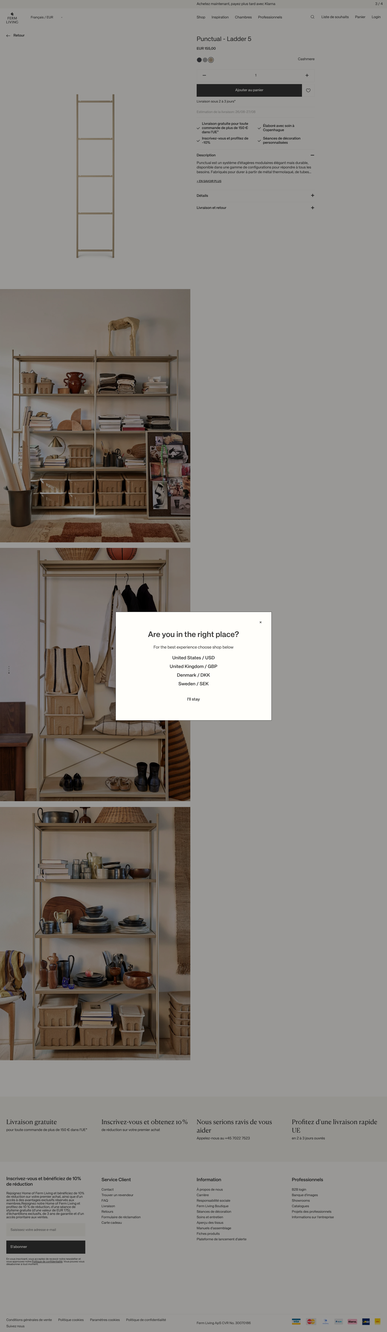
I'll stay (193, 699)
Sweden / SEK (193, 684)
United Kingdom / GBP (193, 667)
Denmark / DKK (193, 675)
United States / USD (193, 658)
